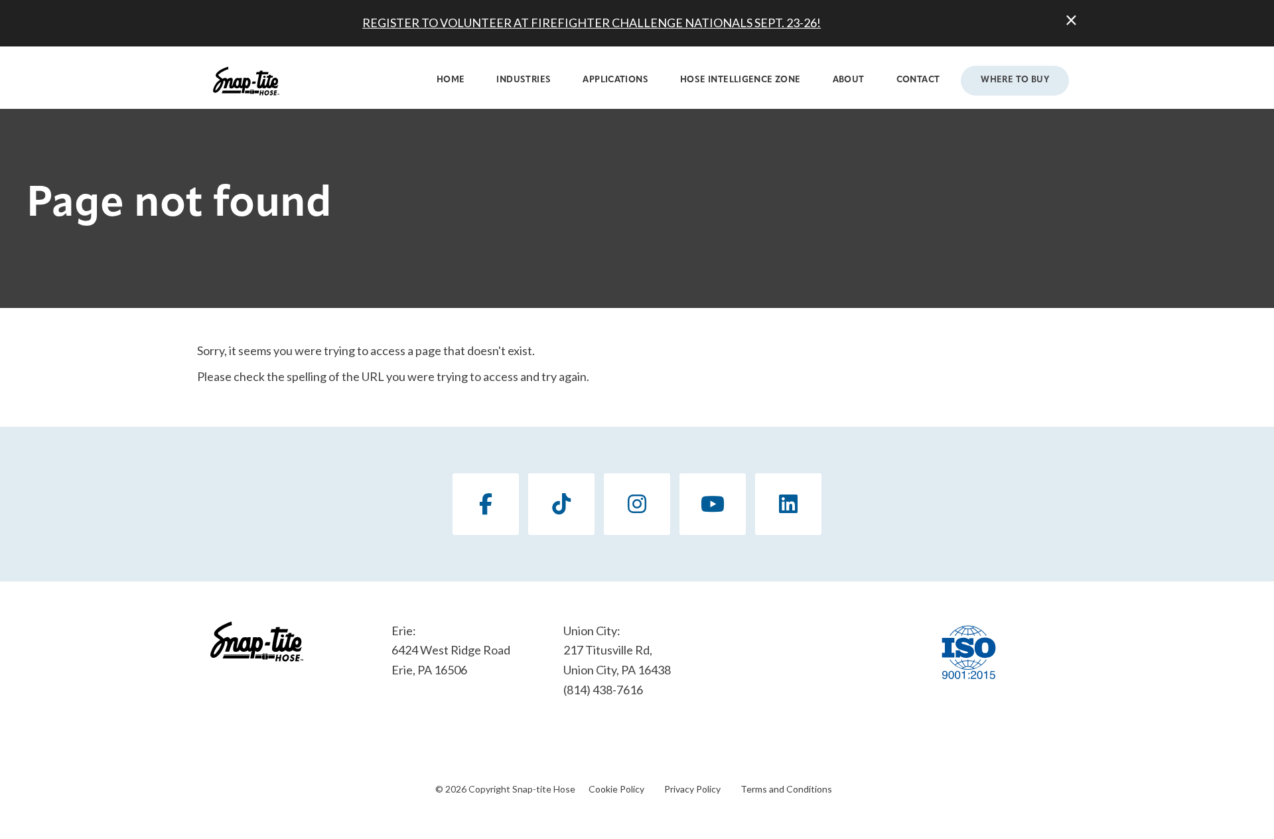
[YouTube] (712, 504)
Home (451, 80)
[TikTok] (561, 504)
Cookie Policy (616, 789)
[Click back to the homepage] (246, 81)
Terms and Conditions (786, 789)
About (849, 80)
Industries (523, 80)
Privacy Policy (692, 789)
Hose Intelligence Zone (740, 80)
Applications (615, 80)
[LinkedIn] (788, 504)
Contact (918, 80)
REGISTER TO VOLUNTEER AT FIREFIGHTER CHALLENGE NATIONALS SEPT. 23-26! (591, 22)
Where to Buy (1015, 80)
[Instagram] (637, 504)
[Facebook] (486, 504)
